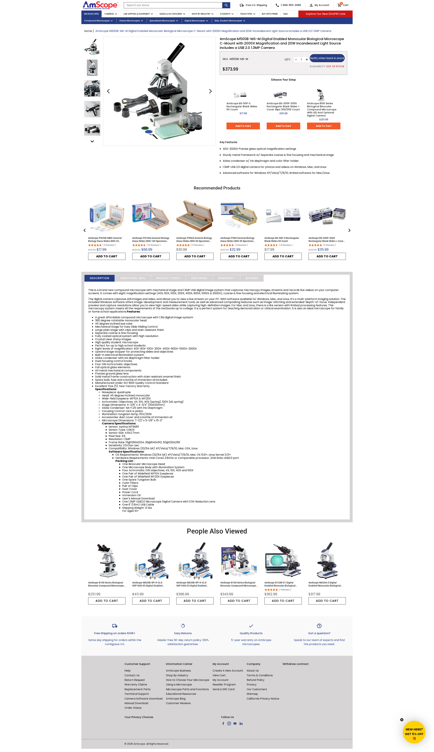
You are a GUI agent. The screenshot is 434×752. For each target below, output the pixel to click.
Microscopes (91, 13)
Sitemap (252, 694)
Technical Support (136, 694)
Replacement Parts (137, 689)
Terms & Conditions (260, 675)
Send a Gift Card (223, 689)
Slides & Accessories (171, 13)
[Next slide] (349, 230)
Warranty (226, 278)
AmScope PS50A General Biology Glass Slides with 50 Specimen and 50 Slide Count (194, 240)
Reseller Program (224, 684)
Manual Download (136, 703)
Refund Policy (255, 680)
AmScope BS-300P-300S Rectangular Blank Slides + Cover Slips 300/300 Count (283, 106)
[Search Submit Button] (226, 5)
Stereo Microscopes (129, 20)
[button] (414, 732)
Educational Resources (181, 694)
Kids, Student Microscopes (228, 20)
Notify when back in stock (327, 58)
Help (127, 671)
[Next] (210, 91)
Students (225, 13)
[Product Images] (92, 47)
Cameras (109, 13)
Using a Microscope (179, 684)
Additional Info (132, 278)
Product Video (168, 278)
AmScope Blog (175, 699)
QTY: (288, 59)
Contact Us (132, 675)
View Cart (219, 675)
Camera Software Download (143, 699)
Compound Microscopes (97, 20)
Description (99, 278)
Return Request (134, 680)
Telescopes (246, 13)
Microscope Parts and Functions (187, 689)
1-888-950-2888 (291, 5)
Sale (285, 13)
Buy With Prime (270, 13)
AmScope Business (178, 671)
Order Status (133, 708)
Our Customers (257, 689)
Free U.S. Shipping (256, 5)
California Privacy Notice (263, 699)
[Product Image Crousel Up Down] (92, 141)
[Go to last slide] (84, 230)
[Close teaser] (401, 719)
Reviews (252, 278)
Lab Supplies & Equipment (137, 13)
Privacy (252, 684)
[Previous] (108, 91)
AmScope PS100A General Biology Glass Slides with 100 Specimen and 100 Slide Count (150, 240)
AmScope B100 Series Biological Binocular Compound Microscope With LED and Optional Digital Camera (321, 109)
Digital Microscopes (195, 20)
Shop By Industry (201, 13)
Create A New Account (228, 671)
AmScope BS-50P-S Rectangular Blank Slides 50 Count (241, 106)
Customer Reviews (178, 703)
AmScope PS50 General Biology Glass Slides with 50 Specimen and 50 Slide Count (237, 240)
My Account (322, 5)
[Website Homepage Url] (100, 5)
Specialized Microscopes (162, 20)
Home (88, 31)
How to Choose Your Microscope (187, 680)
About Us (253, 671)
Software (199, 278)
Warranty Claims (135, 684)
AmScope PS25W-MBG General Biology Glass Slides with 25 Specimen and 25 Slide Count (105, 240)
